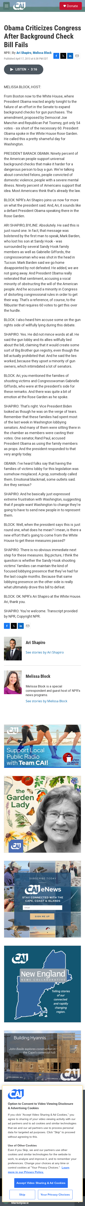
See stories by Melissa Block (46, 701)
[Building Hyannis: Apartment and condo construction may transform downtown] (42, 1056)
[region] (42, 1143)
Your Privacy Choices (55, 1194)
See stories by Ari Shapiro (45, 652)
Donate (72, 6)
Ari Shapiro (23, 53)
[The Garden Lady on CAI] (42, 814)
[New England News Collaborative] (42, 984)
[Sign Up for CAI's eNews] (42, 899)
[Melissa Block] (13, 682)
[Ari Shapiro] (13, 648)
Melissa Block (42, 53)
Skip (22, 1194)
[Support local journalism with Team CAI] (42, 746)
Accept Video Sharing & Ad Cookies (41, 1182)
